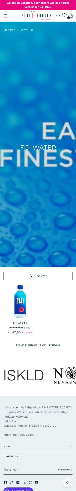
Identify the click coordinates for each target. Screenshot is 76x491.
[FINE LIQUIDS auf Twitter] (24, 483)
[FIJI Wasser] (20, 301)
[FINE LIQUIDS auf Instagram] (12, 483)
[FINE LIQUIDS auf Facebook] (6, 483)
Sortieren (41, 276)
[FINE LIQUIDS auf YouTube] (37, 483)
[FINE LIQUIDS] (36, 15)
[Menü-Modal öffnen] (6, 16)
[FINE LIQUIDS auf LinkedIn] (18, 483)
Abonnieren (64, 469)
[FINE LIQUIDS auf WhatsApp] (30, 483)
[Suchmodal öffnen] (58, 16)
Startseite (9, 29)
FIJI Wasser (20, 323)
